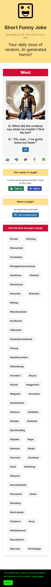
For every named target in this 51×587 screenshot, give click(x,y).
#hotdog (15, 503)
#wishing (29, 466)
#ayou (33, 375)
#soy (32, 521)
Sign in (36, 188)
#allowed (15, 330)
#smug (14, 348)
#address (16, 275)
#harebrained (18, 311)
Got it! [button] (8, 582)
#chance (15, 521)
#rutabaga (34, 548)
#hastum (34, 293)
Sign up (18, 188)
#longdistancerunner (22, 266)
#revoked (16, 494)
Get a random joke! (27, 215)
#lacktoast (16, 284)
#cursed (15, 457)
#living (14, 302)
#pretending (17, 430)
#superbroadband (21, 339)
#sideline (33, 412)
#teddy (14, 421)
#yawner (33, 457)
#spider (14, 439)
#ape (30, 439)
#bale (31, 448)
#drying (31, 238)
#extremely (17, 512)
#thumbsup (17, 366)
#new (33, 494)
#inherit (34, 275)
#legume (15, 393)
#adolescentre (19, 357)
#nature (15, 412)
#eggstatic (32, 384)
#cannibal (16, 257)
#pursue (15, 548)
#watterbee (17, 402)
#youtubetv (17, 539)
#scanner (34, 393)
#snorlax (15, 293)
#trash (14, 238)
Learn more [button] (38, 576)
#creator (15, 375)
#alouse (15, 448)
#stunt (14, 384)
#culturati (16, 320)
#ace (13, 466)
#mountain (16, 248)
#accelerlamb (18, 484)
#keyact (15, 475)
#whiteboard (18, 530)
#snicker (32, 421)
